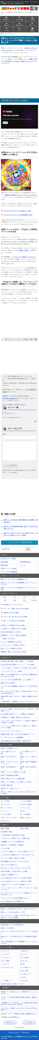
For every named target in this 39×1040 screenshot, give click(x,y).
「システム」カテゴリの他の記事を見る (19, 542)
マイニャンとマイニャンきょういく (12, 731)
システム (11, 339)
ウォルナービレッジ (7, 967)
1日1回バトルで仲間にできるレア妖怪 (13, 625)
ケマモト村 (23, 980)
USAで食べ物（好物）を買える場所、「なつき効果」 (17, 661)
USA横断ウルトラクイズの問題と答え (13, 841)
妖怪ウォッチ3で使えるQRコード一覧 (13, 912)
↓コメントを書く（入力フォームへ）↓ (14, 404)
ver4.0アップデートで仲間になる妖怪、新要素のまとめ (18, 1013)
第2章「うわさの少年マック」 (9, 757)
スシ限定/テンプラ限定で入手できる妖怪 (13, 628)
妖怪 (31, 339)
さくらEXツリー (25, 974)
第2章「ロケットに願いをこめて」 (29, 757)
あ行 (5, 597)
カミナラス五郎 (6, 814)
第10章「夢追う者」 (7, 785)
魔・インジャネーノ (7, 808)
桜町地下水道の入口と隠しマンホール (13, 984)
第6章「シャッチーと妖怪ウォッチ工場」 (14, 772)
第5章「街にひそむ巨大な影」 (28, 768)
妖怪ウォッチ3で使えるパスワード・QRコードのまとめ (18, 909)
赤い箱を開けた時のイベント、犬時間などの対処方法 (17, 714)
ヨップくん (4, 811)
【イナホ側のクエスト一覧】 (28, 752)
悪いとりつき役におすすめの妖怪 (14, 621)
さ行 (24, 597)
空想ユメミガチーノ (26, 817)
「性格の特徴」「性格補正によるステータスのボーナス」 (19, 701)
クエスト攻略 (19, 19)
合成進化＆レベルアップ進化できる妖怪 (13, 635)
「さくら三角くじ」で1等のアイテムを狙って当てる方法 (19, 668)
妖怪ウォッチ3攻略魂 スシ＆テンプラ (20, 1036)
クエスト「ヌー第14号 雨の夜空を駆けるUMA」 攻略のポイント (19, 998)
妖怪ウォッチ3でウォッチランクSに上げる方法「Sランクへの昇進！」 (19, 792)
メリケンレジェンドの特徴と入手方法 (13, 645)
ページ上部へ (29, 1022)
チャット (23, 565)
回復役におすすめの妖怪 (11, 612)
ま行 (24, 600)
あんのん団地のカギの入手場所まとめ (13, 901)
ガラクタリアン (6, 804)
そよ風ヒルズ (24, 951)
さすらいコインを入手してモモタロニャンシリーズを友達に (19, 932)
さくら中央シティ (26, 967)
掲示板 (32, 30)
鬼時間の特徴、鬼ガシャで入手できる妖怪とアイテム (17, 734)
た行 (34, 597)
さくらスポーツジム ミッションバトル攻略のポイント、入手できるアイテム (19, 894)
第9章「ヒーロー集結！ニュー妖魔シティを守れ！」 (17, 782)
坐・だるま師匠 (25, 814)
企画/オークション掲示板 (9, 568)
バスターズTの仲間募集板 (9, 572)
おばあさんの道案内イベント (10, 874)
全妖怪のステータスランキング (13, 604)
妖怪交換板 (4, 562)
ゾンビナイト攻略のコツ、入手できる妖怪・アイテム (17, 851)
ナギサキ (23, 977)
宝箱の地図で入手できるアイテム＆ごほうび (15, 861)
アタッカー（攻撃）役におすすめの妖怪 (16, 608)
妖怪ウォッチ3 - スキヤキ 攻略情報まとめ (14, 579)
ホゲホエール (5, 821)
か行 (14, 597)
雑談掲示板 (4, 565)
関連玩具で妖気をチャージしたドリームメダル (20, 195)
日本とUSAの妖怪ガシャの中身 (10, 632)
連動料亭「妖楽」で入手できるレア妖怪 (13, 652)
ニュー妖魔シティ (6, 980)
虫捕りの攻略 (5, 828)
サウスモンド (5, 951)
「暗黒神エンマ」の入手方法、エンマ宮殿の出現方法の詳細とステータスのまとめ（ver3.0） (19, 1003)
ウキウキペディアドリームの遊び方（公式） (18, 211)
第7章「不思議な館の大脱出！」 (11, 775)
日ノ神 (22, 811)
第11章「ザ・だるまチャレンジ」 (11, 788)
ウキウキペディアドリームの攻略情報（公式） (18, 215)
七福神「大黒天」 (24, 250)
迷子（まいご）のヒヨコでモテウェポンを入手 (15, 868)
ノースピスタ (5, 954)
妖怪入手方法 (19, 25)
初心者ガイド (6, 19)
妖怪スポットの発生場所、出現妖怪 (12, 845)
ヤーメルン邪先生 (26, 801)
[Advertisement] (18, 358)
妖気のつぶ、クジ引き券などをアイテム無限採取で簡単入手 (19, 937)
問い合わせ (25, 1032)
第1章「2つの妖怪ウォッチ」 (10, 748)
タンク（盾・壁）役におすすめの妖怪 (15, 616)
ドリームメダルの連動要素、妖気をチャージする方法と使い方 (19, 687)
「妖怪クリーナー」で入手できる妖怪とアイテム (16, 884)
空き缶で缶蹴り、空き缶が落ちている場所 (14, 871)
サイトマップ (19, 1027)
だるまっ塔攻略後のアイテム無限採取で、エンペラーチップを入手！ (19, 942)
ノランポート (5, 964)
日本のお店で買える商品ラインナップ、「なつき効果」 (18, 664)
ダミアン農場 (5, 961)
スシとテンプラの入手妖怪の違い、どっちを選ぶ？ (17, 679)
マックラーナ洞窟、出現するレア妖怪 (13, 858)
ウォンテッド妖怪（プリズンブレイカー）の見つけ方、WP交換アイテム (19, 710)
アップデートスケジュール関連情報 (12, 737)
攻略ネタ (6, 25)
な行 (5, 600)
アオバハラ (23, 954)
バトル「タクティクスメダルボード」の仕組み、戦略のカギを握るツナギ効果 (19, 721)
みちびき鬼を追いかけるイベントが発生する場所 (16, 878)
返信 (35, 421)
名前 (3, 434)
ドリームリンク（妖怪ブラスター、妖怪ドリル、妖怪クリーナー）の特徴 (19, 726)
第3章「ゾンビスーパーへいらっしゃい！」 (9, 762)
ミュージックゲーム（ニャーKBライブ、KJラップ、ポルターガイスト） (19, 888)
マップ (19, 30)
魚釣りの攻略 (24, 828)
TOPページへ (10, 1022)
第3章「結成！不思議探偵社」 (28, 762)
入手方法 (25, 339)
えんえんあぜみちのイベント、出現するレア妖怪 (16, 881)
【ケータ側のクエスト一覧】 (8, 752)
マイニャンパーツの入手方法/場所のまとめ (14, 898)
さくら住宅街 (24, 957)
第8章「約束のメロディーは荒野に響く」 (14, 778)
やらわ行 (34, 600)
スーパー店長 (5, 801)
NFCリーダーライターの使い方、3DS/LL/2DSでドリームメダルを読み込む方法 (19, 692)
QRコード (32, 25)
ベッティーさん (25, 808)
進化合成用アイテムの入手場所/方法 (12, 925)
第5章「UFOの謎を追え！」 (10, 767)
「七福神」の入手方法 (8, 638)
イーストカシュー (6, 957)
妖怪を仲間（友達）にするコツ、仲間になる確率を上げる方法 (19, 697)
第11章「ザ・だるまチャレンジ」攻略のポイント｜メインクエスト (19, 992)
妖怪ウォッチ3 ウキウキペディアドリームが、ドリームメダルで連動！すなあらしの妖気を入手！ (19, 2)
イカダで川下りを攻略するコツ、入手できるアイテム (17, 855)
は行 (14, 600)
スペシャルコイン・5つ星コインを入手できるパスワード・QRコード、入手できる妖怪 (19, 916)
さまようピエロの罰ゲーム (9, 865)
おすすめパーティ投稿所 (8, 558)
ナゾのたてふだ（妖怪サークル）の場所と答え (15, 838)
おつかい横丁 (24, 970)
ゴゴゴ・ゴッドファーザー (9, 817)
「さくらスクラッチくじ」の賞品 (11, 671)
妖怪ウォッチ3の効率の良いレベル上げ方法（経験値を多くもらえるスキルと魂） (19, 675)
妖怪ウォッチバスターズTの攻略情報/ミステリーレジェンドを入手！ (19, 583)
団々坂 (22, 964)
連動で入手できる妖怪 (8, 683)
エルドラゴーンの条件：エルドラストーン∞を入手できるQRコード (19, 1009)
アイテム (6, 30)
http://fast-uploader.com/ (10, 398)
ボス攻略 (32, 19)
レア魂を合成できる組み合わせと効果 (13, 835)
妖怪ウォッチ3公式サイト (12, 1017)
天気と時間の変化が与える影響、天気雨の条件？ (16, 741)
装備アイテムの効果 (7, 928)
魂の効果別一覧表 (6, 832)
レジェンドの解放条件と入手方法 (11, 642)
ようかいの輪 (5, 848)
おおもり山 (23, 961)
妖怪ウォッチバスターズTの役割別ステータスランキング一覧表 (19, 588)
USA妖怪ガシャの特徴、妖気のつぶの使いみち (15, 717)
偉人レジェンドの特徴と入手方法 (11, 648)
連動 (35, 339)
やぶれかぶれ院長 (26, 804)
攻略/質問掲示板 (25, 562)
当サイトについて (14, 1032)
